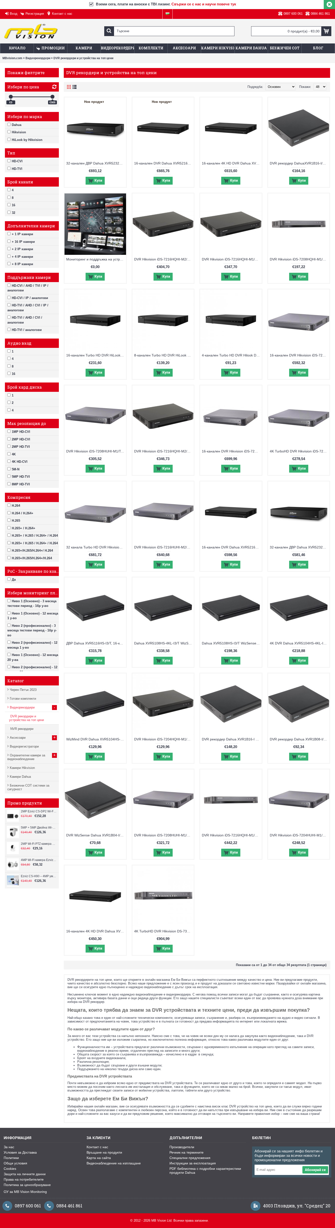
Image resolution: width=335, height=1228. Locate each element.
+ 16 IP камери (23, 242)
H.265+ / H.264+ (23, 528)
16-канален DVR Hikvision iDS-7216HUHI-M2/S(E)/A (300, 355)
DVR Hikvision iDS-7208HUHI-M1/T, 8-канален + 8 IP (96, 451)
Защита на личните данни (25, 1174)
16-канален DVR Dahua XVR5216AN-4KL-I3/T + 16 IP (164, 163)
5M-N (15, 469)
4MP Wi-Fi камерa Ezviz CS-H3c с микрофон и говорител (38, 860)
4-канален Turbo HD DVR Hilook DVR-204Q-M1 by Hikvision (232, 355)
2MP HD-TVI (21, 447)
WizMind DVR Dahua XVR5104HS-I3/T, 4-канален (96, 739)
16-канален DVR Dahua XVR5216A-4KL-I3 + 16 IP (232, 547)
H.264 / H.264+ (22, 513)
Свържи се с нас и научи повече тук (203, 4)
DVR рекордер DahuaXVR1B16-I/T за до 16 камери (300, 163)
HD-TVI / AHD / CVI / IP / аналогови (27, 307)
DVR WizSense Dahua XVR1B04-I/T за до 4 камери (96, 835)
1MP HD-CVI (21, 432)
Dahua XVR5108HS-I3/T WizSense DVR (232, 643)
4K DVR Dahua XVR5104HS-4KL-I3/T (299, 643)
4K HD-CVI (19, 462)
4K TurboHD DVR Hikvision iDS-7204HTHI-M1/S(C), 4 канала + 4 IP (300, 451)
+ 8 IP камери (22, 264)
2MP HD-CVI (21, 439)
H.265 (16, 520)
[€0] (11, 97)
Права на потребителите (24, 1179)
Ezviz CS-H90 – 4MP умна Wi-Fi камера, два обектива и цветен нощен (38, 876)
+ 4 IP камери (22, 257)
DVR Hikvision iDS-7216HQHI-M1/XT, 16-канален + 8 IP (232, 259)
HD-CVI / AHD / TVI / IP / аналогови (27, 288)
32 (13, 213)
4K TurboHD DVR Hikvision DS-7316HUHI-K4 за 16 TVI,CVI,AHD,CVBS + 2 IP (164, 931)
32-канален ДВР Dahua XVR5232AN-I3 (300, 547)
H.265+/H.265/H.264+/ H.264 (32, 550)
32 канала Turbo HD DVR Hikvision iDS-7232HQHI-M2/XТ (96, 547)
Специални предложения (189, 1158)
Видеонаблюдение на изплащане (114, 1163)
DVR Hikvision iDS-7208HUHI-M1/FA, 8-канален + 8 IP (164, 835)
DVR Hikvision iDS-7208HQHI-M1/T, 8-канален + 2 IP (300, 259)
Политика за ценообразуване (27, 1185)
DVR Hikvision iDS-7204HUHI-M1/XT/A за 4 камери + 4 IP (300, 835)
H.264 (16, 505)
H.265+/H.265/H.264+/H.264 (32, 558)
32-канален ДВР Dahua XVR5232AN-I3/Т (96, 163)
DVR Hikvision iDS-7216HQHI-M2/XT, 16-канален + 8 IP (164, 259)
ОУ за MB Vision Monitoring (25, 1192)
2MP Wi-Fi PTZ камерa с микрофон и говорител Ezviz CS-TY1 (38, 844)
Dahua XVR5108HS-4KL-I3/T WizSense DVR (164, 643)
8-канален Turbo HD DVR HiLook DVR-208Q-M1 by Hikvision (164, 355)
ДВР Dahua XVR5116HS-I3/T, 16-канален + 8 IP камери (96, 643)
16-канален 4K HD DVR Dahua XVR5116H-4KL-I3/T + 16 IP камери (232, 163)
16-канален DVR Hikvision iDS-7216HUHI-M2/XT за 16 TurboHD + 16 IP (232, 451)
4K (14, 454)
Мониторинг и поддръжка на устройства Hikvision (96, 259)
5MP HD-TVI (21, 476)
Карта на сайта (99, 1158)
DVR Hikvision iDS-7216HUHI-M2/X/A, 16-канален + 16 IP (164, 547)
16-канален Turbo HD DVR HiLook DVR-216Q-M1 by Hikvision (96, 355)
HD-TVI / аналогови (27, 330)
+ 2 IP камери (22, 249)
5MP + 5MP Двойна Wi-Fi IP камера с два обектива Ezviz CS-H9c (38, 827)
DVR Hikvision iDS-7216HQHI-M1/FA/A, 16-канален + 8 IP (232, 835)
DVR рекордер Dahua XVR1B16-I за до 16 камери (232, 739)
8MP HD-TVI (21, 484)
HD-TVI (17, 169)
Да (14, 579)
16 (13, 205)
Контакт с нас (97, 1147)
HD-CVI (17, 161)
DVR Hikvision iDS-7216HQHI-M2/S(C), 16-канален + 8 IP (164, 451)
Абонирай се (315, 1170)
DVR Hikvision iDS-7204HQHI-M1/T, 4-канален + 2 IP (164, 739)
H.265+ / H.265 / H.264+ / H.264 (35, 535)
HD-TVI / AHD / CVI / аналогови (24, 320)
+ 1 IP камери (22, 234)
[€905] (52, 97)
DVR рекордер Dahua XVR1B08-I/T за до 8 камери (300, 739)
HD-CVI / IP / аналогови (30, 298)
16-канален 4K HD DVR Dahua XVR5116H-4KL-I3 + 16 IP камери (96, 931)
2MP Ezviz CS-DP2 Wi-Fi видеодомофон (38, 811)
